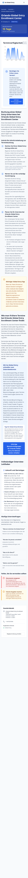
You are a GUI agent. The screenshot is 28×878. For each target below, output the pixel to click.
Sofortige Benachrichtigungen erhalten (16, 101)
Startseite (3, 9)
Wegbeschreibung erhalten (14, 634)
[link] (8, 11)
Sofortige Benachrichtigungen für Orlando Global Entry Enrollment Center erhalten (14, 448)
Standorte (10, 9)
